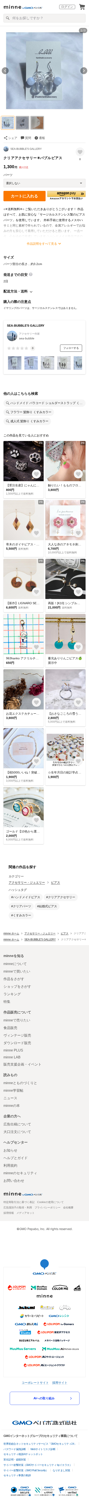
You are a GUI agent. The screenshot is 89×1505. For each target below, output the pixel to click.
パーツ (8, 175)
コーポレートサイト (35, 1382)
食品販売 (10, 1028)
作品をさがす (13, 979)
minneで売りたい (16, 1020)
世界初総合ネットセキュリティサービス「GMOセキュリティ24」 (40, 1443)
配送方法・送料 (15, 291)
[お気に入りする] (80, 151)
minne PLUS (13, 1050)
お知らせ (10, 1150)
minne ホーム (11, 933)
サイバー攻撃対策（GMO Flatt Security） (25, 1470)
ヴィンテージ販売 (17, 1035)
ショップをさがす (17, 986)
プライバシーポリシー (47, 1207)
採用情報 (8, 1212)
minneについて (15, 964)
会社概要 (68, 1207)
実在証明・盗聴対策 (14, 1459)
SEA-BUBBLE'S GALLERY (26, 148)
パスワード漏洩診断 (14, 1449)
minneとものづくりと (20, 1083)
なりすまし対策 (61, 1470)
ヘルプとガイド (15, 1158)
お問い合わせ (13, 1180)
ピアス (55, 882)
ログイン (67, 6)
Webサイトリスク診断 (43, 1449)
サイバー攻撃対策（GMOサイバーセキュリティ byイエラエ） (37, 1465)
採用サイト (59, 1382)
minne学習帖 (13, 1090)
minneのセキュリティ (20, 1173)
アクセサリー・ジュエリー (27, 882)
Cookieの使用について (50, 1202)
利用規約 (10, 1165)
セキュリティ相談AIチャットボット (23, 1454)
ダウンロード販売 (17, 1043)
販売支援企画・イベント (22, 1064)
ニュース (10, 1098)
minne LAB (12, 1057)
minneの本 (11, 1105)
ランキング (12, 994)
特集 (6, 1001)
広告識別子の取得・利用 (17, 1207)
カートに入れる (24, 196)
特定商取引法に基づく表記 (19, 1202)
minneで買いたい (16, 971)
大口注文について (17, 1132)
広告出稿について (17, 1124)
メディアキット (25, 1212)
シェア (12, 138)
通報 (42, 138)
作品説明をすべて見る (42, 243)
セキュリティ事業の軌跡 (17, 1475)
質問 (28, 138)
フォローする (71, 348)
